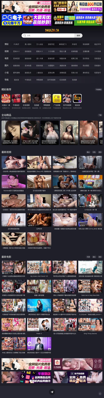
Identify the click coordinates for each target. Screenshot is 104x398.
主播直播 (86, 51)
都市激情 (16, 73)
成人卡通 (39, 58)
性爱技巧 (97, 73)
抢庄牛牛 (97, 44)
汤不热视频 (51, 80)
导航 (7, 79)
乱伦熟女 (86, 58)
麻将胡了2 (63, 44)
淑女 (94, 257)
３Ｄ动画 (51, 51)
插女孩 (16, 80)
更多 (100, 152)
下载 (100, 115)
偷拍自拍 (28, 58)
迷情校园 (63, 73)
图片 (7, 65)
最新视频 (6, 152)
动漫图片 (51, 65)
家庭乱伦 (28, 73)
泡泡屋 (74, 80)
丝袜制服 (74, 51)
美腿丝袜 (63, 65)
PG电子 (16, 44)
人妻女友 (39, 73)
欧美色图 (39, 65)
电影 (7, 58)
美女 (88, 152)
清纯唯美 (74, 65)
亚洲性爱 (16, 58)
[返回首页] (100, 393)
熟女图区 (86, 65)
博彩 (7, 44)
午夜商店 (28, 80)
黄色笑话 (86, 73)
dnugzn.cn (52, 30)
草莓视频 (39, 80)
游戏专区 (51, 44)
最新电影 (6, 256)
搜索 (78, 35)
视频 (7, 51)
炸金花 (74, 44)
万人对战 (39, 44)
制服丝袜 (63, 58)
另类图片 (97, 65)
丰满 (88, 257)
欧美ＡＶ (39, 51)
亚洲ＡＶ (16, 51)
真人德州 (28, 44)
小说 (7, 72)
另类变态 (97, 58)
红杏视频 (63, 80)
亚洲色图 (28, 65)
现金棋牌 (86, 44)
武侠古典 (51, 73)
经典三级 (74, 58)
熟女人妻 (63, 51)
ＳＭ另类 (97, 51)
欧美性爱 (51, 58)
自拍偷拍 (28, 51)
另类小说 (74, 73)
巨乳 (94, 152)
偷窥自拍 (16, 65)
